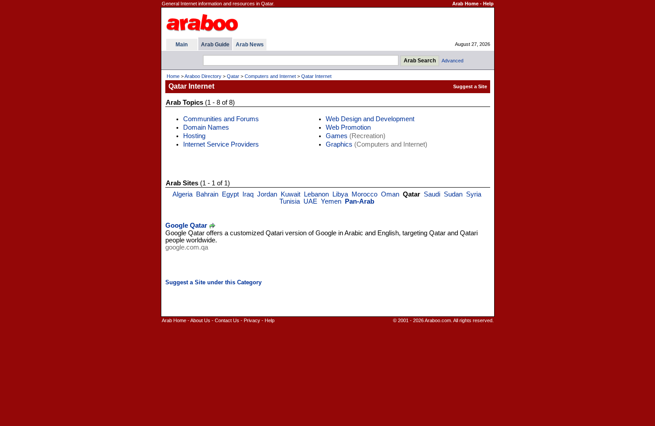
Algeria (182, 194)
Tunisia (289, 201)
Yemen (331, 201)
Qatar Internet (316, 76)
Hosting (194, 135)
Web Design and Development (370, 119)
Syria (473, 194)
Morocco (364, 194)
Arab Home (465, 3)
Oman (390, 194)
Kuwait (290, 194)
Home (173, 76)
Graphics (339, 144)
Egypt (230, 194)
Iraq (248, 194)
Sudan (453, 194)
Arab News (250, 44)
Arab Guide (215, 44)
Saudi (432, 194)
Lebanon (316, 194)
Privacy (252, 320)
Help (488, 3)
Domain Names (206, 127)
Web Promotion (348, 127)
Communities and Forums (221, 119)
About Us (200, 320)
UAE (310, 201)
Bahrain (207, 194)
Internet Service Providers (221, 144)
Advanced (452, 60)
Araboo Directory (202, 76)
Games (337, 135)
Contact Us (227, 320)
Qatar (233, 76)
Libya (340, 194)
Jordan (267, 194)
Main (182, 44)
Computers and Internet (270, 76)
